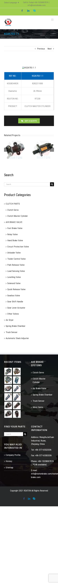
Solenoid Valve (14, 283)
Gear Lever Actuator (16, 307)
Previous (41, 48)
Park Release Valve (16, 265)
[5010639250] (17, 388)
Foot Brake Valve (14, 228)
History (9, 461)
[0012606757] (8, 388)
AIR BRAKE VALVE (14, 222)
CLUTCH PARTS (13, 204)
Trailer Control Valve (16, 258)
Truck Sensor (11, 332)
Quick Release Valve (16, 289)
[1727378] (17, 414)
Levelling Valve (14, 277)
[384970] (8, 405)
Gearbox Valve (13, 295)
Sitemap (9, 467)
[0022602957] (17, 372)
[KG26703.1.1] (29, 67)
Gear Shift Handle (15, 301)
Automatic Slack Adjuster (17, 338)
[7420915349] (8, 397)
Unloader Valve (14, 252)
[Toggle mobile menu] (52, 19)
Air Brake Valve (39, 388)
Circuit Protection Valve (18, 246)
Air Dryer (9, 320)
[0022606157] (8, 380)
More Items (38, 407)
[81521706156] (8, 372)
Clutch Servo (13, 210)
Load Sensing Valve (16, 271)
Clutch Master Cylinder (17, 216)
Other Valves (13, 314)
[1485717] (8, 414)
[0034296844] (17, 380)
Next (49, 48)
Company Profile (13, 455)
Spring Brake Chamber (15, 326)
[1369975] (17, 405)
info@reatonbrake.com (37, 5)
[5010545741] (17, 397)
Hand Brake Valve (15, 240)
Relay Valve (12, 234)
